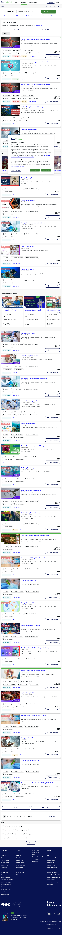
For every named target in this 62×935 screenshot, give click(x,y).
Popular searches (20, 862)
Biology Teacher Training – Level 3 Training (33, 715)
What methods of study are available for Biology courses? (19, 834)
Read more (37, 25)
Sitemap (18, 874)
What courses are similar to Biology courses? (15, 830)
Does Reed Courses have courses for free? (14, 838)
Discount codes (4, 870)
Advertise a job (20, 872)
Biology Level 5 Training (28, 333)
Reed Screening (51, 870)
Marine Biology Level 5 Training (30, 625)
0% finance (3, 874)
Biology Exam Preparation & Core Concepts (34, 223)
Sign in (58, 2)
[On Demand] (10, 43)
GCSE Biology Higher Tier (28, 580)
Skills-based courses (6, 884)
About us (34, 854)
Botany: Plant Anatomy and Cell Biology (33, 446)
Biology (5, 33)
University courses (44, 16)
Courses (23, 2)
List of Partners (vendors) (17, 166)
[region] (31, 154)
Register (51, 2)
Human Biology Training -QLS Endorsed (33, 670)
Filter (17, 29)
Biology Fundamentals (27, 603)
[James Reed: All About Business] (5, 916)
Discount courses (9, 16)
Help (2, 853)
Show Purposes (15, 170)
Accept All (46, 170)
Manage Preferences (45, 921)
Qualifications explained (7, 882)
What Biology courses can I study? (12, 826)
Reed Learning (51, 865)
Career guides (4, 887)
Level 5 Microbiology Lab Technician (31, 401)
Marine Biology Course (28, 200)
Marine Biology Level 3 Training (30, 513)
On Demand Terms (5, 889)
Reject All (34, 170)
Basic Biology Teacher (27, 246)
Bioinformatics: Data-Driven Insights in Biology (35, 648)
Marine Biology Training (28, 693)
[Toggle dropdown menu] (59, 39)
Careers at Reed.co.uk (37, 856)
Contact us (3, 855)
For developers (35, 859)
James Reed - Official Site (53, 874)
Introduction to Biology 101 (29, 129)
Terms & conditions (50, 924)
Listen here (15, 919)
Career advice (33, 2)
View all (31, 843)
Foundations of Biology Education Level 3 (33, 558)
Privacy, (59, 921)
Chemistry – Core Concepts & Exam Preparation (35, 62)
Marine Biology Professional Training (32, 107)
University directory (6, 877)
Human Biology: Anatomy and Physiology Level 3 (35, 39)
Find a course (9, 12)
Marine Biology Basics (27, 269)
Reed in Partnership (52, 867)
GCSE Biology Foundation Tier (30, 760)
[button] (59, 164)
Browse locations (20, 865)
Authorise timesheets (52, 857)
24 (24, 816)
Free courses (54, 16)
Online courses (20, 16)
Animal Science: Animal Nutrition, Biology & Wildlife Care (38, 783)
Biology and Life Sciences (28, 738)
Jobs (16, 2)
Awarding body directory (7, 879)
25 (53, 816)
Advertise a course (5, 891)
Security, (54, 921)
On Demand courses (31, 16)
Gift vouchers (4, 872)
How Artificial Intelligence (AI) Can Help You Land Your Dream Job (34, 309)
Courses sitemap (5, 894)
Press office (35, 861)
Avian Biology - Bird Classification (31, 490)
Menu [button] (2, 6)
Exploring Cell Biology (27, 468)
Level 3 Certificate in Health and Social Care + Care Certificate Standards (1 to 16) (12, 309)
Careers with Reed (52, 872)
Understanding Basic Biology (29, 356)
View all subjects (5, 860)
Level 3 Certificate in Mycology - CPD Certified (35, 535)
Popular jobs (19, 860)
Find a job (18, 855)
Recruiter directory (21, 857)
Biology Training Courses (28, 178)
